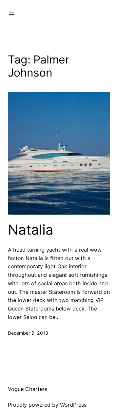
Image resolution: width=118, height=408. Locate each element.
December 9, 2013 (28, 333)
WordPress (73, 404)
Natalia (30, 230)
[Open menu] (12, 13)
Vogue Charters (27, 389)
